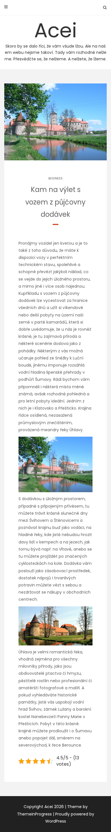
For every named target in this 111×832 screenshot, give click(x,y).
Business (55, 178)
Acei (55, 39)
